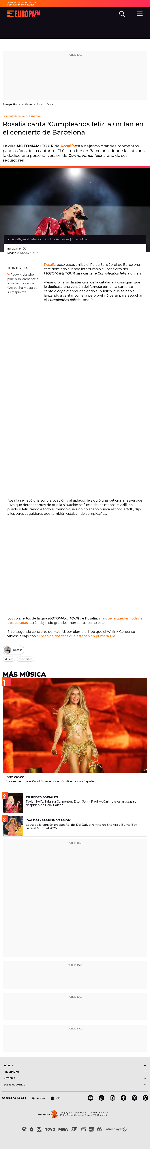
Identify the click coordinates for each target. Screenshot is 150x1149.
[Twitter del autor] (24, 248)
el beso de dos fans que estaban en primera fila (76, 636)
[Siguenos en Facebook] (123, 1099)
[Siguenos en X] (134, 1099)
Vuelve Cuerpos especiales (21, 2)
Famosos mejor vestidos (20, 4)
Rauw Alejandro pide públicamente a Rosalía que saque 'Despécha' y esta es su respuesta (22, 283)
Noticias (27, 104)
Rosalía (50, 265)
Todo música (45, 104)
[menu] (140, 13)
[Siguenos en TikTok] (101, 1099)
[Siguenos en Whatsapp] (145, 1099)
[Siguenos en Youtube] (90, 1099)
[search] (122, 14)
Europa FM (10, 104)
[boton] (110, 1065)
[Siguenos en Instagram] (112, 1099)
